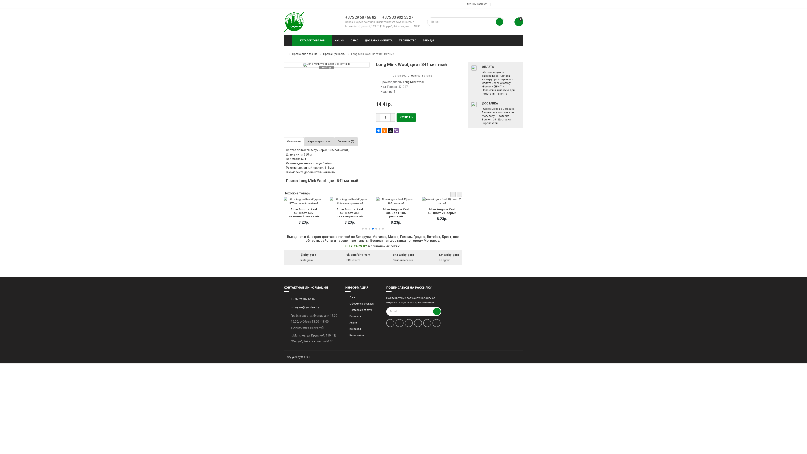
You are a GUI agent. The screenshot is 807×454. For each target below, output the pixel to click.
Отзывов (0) (346, 141)
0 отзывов (400, 75)
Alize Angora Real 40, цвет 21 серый (442, 211)
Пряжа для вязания (304, 53)
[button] (453, 194)
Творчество (408, 40)
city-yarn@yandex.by (305, 307)
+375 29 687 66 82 (360, 17)
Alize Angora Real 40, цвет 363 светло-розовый (349, 212)
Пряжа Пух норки (334, 53)
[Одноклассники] (384, 130)
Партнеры (355, 316)
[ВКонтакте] (378, 130)
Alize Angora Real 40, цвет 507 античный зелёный (304, 212)
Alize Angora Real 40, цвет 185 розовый (396, 212)
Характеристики (319, 141)
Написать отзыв (421, 75)
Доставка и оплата (379, 40)
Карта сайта (356, 335)
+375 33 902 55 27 (397, 17)
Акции (339, 40)
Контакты (355, 328)
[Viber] (396, 130)
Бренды (428, 40)
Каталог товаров (312, 40)
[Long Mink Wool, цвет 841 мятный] (326, 65)
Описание (294, 141)
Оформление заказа (361, 303)
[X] (390, 130)
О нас (355, 40)
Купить (406, 117)
